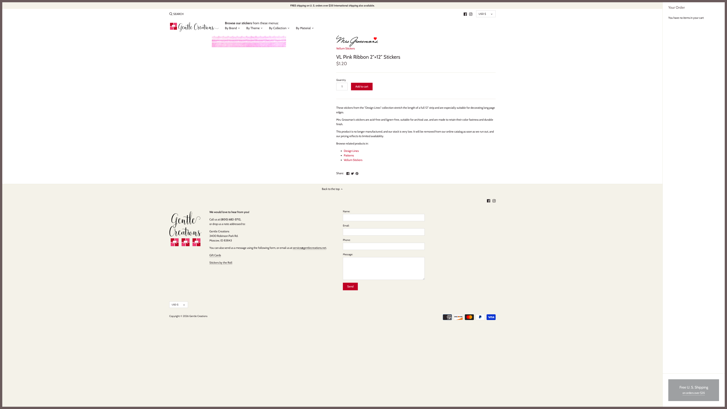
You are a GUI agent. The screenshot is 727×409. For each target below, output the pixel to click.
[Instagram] (470, 13)
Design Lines (351, 151)
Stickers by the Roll (220, 262)
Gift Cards (215, 255)
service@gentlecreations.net (309, 248)
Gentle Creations (198, 316)
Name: (346, 211)
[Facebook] (465, 13)
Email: (346, 225)
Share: (340, 173)
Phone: (346, 239)
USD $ (482, 13)
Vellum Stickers (345, 48)
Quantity (341, 79)
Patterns (349, 155)
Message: (348, 254)
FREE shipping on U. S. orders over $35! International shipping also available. (332, 5)
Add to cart (361, 86)
